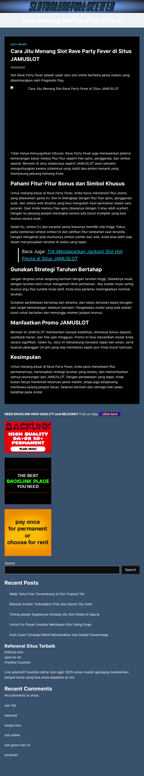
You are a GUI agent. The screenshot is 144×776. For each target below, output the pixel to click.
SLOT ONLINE (18, 44)
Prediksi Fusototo (17, 662)
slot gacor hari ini (17, 745)
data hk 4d (12, 657)
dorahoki (11, 755)
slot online (12, 735)
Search (9, 563)
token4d (10, 715)
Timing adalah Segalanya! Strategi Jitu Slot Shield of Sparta (54, 614)
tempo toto (12, 725)
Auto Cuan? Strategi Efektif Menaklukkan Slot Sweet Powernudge (58, 635)
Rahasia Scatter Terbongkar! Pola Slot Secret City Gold (50, 604)
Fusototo (32, 672)
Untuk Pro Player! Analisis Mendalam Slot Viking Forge (50, 624)
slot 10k (10, 705)
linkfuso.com (13, 652)
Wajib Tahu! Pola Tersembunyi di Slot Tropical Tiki (46, 594)
